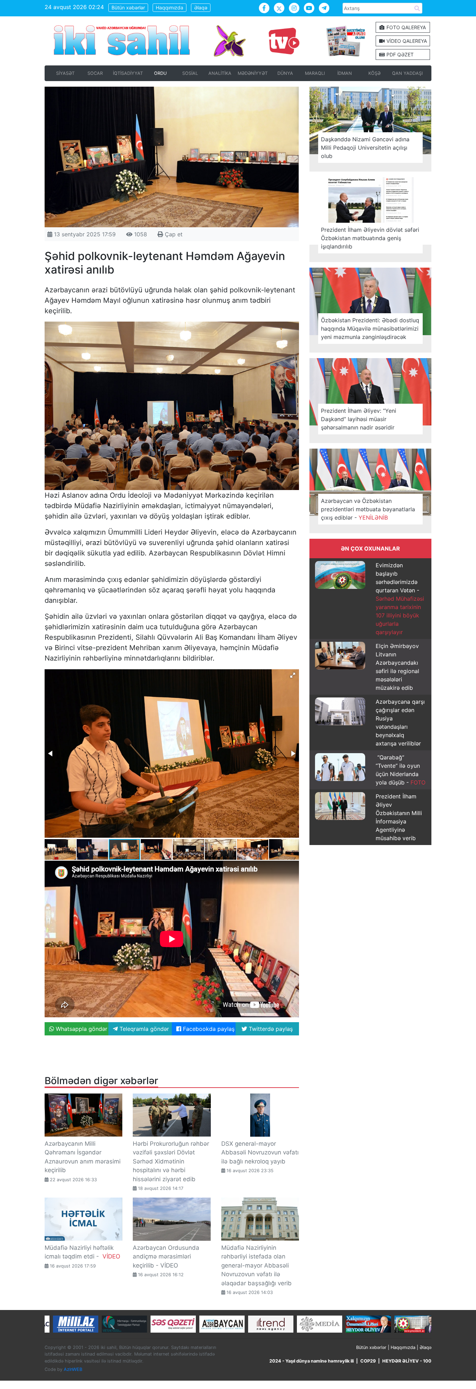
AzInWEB (73, 1369)
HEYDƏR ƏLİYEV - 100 (406, 1361)
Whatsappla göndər (80, 1028)
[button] (292, 675)
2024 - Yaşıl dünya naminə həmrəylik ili (311, 1361)
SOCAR (95, 73)
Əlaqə (200, 7)
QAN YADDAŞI (407, 73)
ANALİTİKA (219, 73)
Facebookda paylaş (208, 1028)
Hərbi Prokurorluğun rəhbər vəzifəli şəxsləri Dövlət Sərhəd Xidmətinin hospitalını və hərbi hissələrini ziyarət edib (171, 1161)
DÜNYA (285, 73)
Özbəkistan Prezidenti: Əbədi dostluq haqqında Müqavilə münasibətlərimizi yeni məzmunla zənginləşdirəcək (370, 328)
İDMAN (344, 73)
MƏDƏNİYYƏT (253, 73)
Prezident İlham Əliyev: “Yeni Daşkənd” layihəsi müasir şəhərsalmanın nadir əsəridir (358, 419)
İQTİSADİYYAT (128, 73)
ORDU (160, 73)
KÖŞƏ (374, 73)
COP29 (368, 1361)
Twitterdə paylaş (270, 1028)
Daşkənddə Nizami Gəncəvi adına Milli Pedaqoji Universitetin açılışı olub (365, 147)
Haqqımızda (169, 7)
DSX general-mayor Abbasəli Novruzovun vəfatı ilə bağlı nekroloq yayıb (260, 1152)
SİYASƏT (65, 73)
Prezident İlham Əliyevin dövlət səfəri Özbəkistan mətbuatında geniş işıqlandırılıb (370, 238)
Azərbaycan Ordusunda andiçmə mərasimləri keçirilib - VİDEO (166, 1256)
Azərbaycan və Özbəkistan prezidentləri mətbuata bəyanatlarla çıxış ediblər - (368, 509)
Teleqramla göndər (143, 1028)
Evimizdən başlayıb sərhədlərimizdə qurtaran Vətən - (400, 599)
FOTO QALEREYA (405, 27)
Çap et (173, 234)
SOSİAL (190, 73)
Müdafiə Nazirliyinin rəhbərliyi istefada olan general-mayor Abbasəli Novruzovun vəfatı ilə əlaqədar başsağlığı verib (256, 1265)
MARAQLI (315, 73)
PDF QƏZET (399, 54)
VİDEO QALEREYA (406, 41)
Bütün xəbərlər (128, 7)
